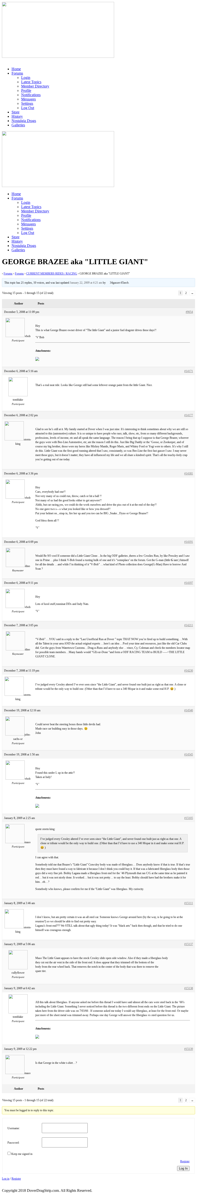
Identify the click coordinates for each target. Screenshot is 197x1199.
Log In (183, 1168)
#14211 (188, 625)
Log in (5, 1178)
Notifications (31, 95)
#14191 (188, 542)
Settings (27, 103)
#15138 (188, 988)
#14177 (188, 415)
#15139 (188, 1049)
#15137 (188, 944)
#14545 (188, 754)
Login (25, 78)
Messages (28, 99)
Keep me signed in (21, 1154)
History (17, 116)
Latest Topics (31, 82)
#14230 (188, 670)
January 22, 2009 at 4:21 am (86, 282)
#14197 (188, 583)
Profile (26, 90)
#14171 (188, 371)
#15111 (188, 903)
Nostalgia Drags (24, 121)
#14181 (188, 473)
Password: (13, 1142)
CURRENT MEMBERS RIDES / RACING (51, 273)
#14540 (188, 710)
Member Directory (35, 86)
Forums (17, 73)
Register (185, 1161)
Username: (13, 1128)
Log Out (27, 108)
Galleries (18, 125)
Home (16, 69)
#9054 (189, 312)
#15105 (188, 818)
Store (15, 112)
